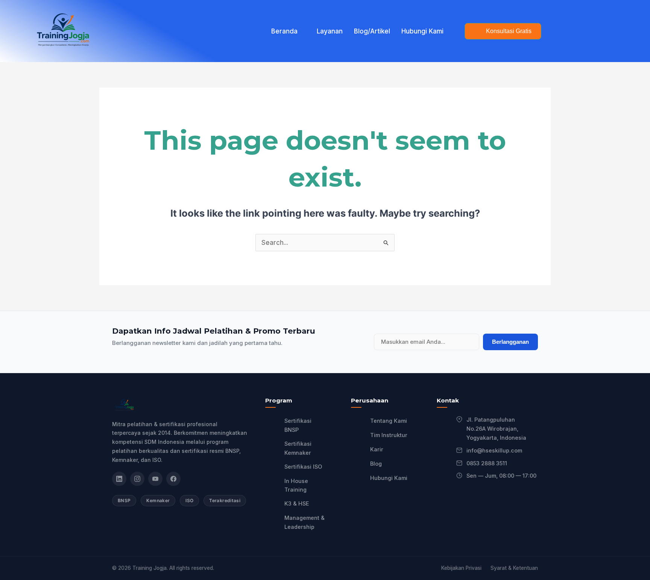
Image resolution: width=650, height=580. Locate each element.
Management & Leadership (304, 522)
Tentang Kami (388, 421)
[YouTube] (155, 479)
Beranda (284, 31)
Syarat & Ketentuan (514, 568)
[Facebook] (173, 479)
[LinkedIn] (119, 479)
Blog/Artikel (372, 31)
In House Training (296, 485)
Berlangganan (510, 342)
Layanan (330, 31)
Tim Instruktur (388, 435)
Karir (376, 449)
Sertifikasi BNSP (297, 425)
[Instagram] (137, 479)
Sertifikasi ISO (303, 466)
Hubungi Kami (422, 31)
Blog (376, 463)
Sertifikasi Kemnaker (297, 448)
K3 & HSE (296, 503)
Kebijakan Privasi (461, 568)
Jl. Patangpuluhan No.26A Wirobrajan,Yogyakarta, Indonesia (496, 428)
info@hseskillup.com (494, 450)
